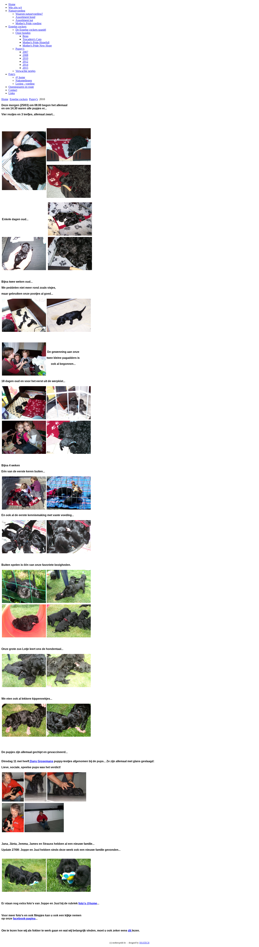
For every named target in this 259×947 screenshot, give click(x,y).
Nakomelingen (24, 80)
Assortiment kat (24, 20)
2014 (25, 64)
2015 (25, 67)
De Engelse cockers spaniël (31, 29)
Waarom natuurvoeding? (29, 13)
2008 (25, 55)
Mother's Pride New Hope (37, 45)
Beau (25, 36)
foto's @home (87, 903)
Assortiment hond (25, 17)
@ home (20, 77)
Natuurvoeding (16, 10)
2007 (25, 51)
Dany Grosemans (41, 761)
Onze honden (23, 32)
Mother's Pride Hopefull (36, 42)
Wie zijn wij (15, 7)
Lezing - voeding (25, 83)
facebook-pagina (24, 918)
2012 (25, 61)
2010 (25, 58)
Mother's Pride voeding (28, 23)
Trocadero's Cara (32, 39)
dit (130, 930)
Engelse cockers (17, 26)
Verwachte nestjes (25, 70)
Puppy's (20, 48)
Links (11, 93)
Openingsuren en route (21, 86)
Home (11, 4)
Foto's (11, 74)
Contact (12, 90)
